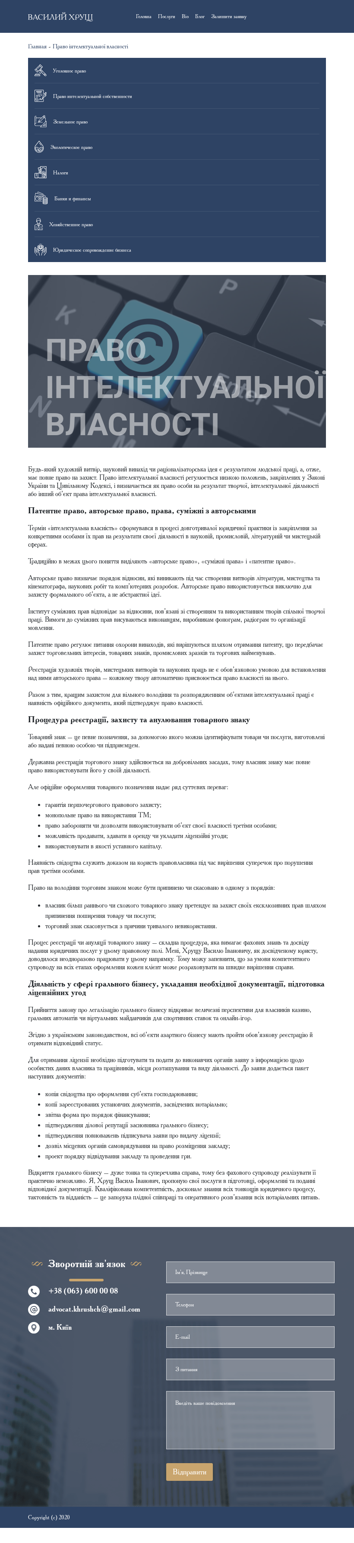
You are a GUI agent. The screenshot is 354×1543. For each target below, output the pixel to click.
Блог (200, 16)
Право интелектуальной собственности (92, 96)
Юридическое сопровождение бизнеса (92, 250)
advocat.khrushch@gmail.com (94, 1309)
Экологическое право (71, 147)
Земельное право (70, 121)
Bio (185, 16)
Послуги (166, 16)
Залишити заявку (229, 16)
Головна (144, 16)
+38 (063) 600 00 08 (83, 1291)
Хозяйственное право (71, 224)
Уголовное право (69, 70)
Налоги (60, 172)
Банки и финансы (72, 198)
